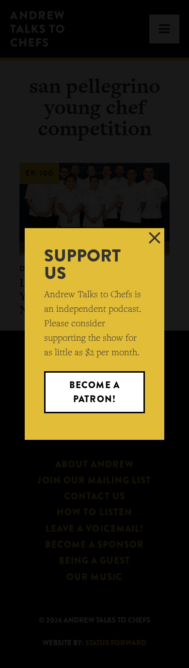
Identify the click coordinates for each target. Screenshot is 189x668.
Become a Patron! (94, 391)
